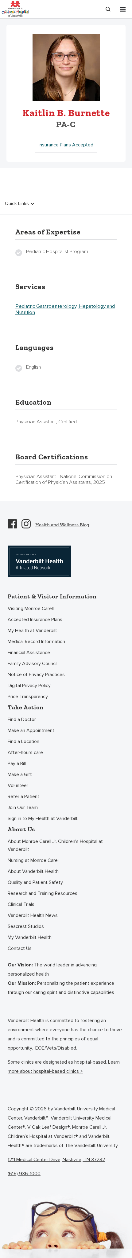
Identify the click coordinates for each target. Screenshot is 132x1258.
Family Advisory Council (32, 663)
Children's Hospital (15, 8)
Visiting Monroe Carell (31, 608)
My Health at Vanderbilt (32, 630)
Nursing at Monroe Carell (34, 860)
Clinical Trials (21, 904)
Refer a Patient (23, 796)
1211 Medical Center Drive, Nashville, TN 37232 (56, 1160)
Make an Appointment (31, 730)
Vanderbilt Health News (33, 915)
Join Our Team (23, 807)
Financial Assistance (29, 652)
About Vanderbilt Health (33, 871)
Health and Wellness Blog (62, 525)
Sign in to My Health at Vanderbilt (43, 818)
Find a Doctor (22, 719)
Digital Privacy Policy (29, 685)
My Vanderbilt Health (30, 937)
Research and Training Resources (42, 893)
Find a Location (23, 741)
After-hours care (25, 752)
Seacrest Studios (26, 926)
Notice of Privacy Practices (36, 674)
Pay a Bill (17, 763)
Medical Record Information (36, 641)
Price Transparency (28, 696)
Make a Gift (20, 774)
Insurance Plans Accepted (66, 145)
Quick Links (17, 203)
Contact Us (20, 948)
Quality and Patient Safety (35, 882)
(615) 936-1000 (24, 1174)
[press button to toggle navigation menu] (122, 9)
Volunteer (18, 785)
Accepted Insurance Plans (35, 619)
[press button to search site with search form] (108, 9)
